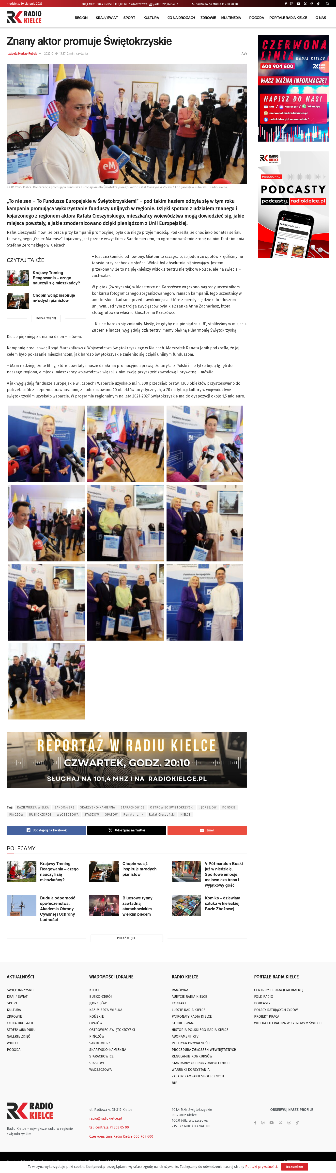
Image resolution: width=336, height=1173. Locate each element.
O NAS (321, 17)
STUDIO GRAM (183, 1023)
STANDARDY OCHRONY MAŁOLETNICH (200, 1063)
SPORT (129, 17)
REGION (81, 17)
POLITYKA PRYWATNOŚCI (191, 1043)
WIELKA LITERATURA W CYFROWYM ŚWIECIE (288, 1023)
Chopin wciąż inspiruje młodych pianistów (54, 297)
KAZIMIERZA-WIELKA (105, 1010)
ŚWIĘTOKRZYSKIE (20, 990)
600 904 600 (143, 1136)
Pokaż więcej (46, 318)
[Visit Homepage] (25, 17)
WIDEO (12, 1043)
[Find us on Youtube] (298, 4)
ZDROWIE (208, 17)
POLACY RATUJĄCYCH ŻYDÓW (276, 1010)
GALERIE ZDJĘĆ (18, 1036)
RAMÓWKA (180, 990)
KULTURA (151, 17)
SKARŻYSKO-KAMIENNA (97, 807)
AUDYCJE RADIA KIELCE (189, 997)
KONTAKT (179, 1003)
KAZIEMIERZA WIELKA (33, 807)
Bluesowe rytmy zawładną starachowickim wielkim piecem (137, 906)
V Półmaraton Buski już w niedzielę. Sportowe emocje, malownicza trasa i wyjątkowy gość (224, 874)
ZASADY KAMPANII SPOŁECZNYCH (198, 1076)
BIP (174, 1083)
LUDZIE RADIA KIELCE (188, 1010)
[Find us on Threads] (311, 4)
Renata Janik (133, 814)
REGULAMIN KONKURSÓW (192, 1056)
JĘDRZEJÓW (208, 807)
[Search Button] (327, 3)
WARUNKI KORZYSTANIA (191, 1070)
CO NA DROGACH (181, 17)
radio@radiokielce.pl (105, 1118)
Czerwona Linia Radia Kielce (111, 1136)
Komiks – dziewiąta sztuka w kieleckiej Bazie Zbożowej (222, 903)
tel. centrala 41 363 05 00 (109, 1127)
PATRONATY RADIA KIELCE (192, 1016)
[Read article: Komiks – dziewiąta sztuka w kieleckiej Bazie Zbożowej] (186, 905)
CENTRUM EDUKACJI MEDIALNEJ (278, 990)
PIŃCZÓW (16, 814)
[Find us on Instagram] (291, 4)
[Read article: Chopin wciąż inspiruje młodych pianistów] (18, 300)
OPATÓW (111, 814)
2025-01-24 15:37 (54, 53)
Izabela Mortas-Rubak (22, 53)
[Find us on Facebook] (286, 4)
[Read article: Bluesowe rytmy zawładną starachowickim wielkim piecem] (104, 905)
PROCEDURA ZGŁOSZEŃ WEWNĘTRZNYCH (204, 1050)
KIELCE (185, 814)
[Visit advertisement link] (293, 88)
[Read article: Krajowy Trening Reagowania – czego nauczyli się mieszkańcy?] (18, 278)
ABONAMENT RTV (185, 1036)
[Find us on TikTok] (318, 4)
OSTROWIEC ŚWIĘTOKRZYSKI (172, 807)
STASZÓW (91, 814)
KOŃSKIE (229, 807)
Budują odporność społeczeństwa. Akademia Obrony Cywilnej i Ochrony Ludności (57, 908)
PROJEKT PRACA (266, 1016)
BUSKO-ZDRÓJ (40, 814)
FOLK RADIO (263, 997)
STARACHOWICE (132, 807)
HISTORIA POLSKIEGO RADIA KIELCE (200, 1030)
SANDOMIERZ (65, 807)
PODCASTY (262, 1003)
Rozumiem (294, 1167)
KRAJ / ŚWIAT (107, 17)
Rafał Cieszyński (162, 814)
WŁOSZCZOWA (68, 814)
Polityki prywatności (261, 1167)
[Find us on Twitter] (305, 4)
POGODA (256, 17)
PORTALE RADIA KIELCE (288, 17)
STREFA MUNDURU (21, 1030)
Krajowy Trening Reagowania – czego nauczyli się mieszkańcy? (56, 277)
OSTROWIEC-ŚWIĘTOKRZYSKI (112, 1030)
